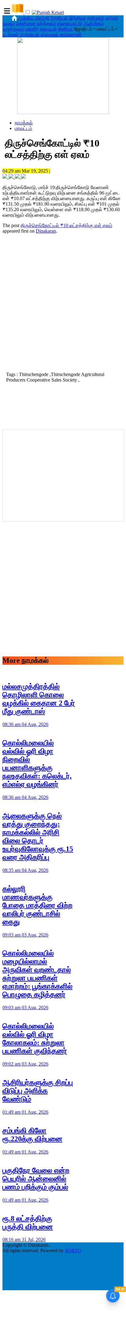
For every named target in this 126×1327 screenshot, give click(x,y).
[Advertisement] (63, 302)
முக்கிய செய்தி (33, 18)
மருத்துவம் (13, 29)
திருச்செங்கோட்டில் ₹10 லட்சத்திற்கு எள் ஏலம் (66, 225)
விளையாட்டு (69, 23)
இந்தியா (77, 18)
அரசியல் (59, 18)
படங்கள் (10, 34)
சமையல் (48, 29)
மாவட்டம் (23, 128)
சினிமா (65, 29)
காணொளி (71, 34)
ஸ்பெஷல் (49, 34)
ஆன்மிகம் (93, 23)
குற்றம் (111, 18)
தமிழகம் (95, 18)
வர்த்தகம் (46, 23)
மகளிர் (32, 29)
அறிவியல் (29, 34)
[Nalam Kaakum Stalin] (63, 112)
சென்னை (26, 23)
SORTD (73, 1250)
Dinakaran (46, 231)
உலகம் (8, 23)
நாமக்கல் (24, 122)
